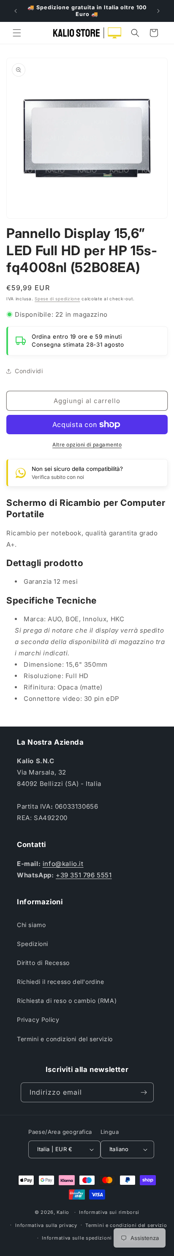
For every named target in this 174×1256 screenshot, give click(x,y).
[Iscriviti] (144, 1092)
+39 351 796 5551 (84, 875)
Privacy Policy (38, 1019)
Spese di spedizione (57, 298)
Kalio (63, 1212)
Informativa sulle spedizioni (77, 1238)
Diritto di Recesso (43, 962)
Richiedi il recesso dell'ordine (60, 981)
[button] (17, 33)
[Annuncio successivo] (158, 11)
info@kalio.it (63, 864)
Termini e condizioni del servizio (65, 1038)
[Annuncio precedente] (15, 11)
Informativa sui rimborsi (109, 1212)
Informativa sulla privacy (46, 1225)
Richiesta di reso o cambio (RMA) (67, 1000)
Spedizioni (32, 943)
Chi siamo (31, 924)
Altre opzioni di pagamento (87, 444)
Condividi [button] (29, 370)
